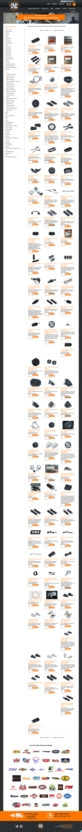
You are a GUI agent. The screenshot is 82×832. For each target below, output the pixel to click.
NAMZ (6, 119)
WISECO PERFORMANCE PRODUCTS (11, 156)
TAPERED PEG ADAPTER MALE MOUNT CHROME (67, 662)
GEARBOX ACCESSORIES (10, 88)
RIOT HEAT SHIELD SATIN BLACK (34, 539)
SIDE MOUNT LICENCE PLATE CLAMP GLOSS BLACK (34, 580)
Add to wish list (31, 54)
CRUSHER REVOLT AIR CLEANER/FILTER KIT (33, 110)
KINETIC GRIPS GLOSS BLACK (51, 307)
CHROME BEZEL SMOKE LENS (51, 85)
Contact (65, 8)
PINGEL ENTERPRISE (8, 124)
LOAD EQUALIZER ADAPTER (67, 330)
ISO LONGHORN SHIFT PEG (51, 264)
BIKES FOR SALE (45, 8)
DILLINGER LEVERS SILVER (34, 155)
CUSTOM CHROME (8, 48)
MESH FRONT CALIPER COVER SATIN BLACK (67, 389)
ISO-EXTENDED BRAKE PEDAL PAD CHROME (67, 265)
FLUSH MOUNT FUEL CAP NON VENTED (35, 198)
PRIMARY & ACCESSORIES (10, 100)
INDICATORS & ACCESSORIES (10, 91)
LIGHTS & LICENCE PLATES (10, 93)
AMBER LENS (48, 46)
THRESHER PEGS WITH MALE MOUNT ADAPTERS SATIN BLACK (67, 705)
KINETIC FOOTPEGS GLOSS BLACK (34, 308)
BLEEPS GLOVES (72, 8)
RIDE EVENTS (58, 8)
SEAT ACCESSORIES (9, 103)
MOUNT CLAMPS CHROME (34, 430)
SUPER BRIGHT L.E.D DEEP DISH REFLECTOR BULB (52, 601)
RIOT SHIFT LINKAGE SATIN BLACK (51, 539)
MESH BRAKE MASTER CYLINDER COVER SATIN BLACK (35, 389)
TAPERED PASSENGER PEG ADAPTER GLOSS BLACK (34, 662)
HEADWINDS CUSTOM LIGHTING (10, 64)
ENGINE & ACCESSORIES (10, 77)
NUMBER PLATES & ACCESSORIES (11, 98)
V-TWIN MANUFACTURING (9, 151)
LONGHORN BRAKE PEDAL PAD (68, 350)
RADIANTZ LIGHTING (8, 127)
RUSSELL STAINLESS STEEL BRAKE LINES (11, 138)
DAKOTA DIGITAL (8, 50)
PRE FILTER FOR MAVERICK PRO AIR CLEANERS (68, 431)
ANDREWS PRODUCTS (8, 31)
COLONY (6, 45)
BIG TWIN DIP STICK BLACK (67, 46)
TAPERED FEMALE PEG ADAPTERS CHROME (50, 621)
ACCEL (6, 28)
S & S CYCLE (7, 139)
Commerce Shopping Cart (81, 831)
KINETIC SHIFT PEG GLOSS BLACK (34, 331)
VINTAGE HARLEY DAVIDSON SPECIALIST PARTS (12, 148)
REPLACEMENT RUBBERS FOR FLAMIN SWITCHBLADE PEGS (67, 475)
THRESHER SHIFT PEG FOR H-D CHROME (35, 727)
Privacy (64, 828)
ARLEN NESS (7, 33)
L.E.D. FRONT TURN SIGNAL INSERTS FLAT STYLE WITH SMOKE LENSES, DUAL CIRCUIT (52, 331)
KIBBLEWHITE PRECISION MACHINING (11, 67)
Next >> (51, 30)
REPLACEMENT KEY (32, 474)
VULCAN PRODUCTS (8, 153)
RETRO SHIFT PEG (49, 493)
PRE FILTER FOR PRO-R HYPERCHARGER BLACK (33, 451)
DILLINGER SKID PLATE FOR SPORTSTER (34, 177)
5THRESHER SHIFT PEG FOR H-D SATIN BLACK (35, 47)
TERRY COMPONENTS (8, 144)
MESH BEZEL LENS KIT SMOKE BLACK (52, 369)
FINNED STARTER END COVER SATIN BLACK (51, 177)
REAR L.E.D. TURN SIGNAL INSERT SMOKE (66, 451)
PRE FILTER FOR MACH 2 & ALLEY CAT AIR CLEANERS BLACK (51, 432)
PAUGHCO (6, 120)
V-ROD (6, 150)
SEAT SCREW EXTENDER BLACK (68, 559)
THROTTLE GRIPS (9, 110)
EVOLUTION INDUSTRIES (9, 57)
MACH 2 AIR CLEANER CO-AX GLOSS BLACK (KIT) (34, 369)
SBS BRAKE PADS (8, 143)
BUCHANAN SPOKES (8, 43)
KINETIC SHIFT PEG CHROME (67, 307)
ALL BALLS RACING (8, 29)
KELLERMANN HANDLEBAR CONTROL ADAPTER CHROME (67, 288)
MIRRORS (7, 96)
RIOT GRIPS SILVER (65, 517)
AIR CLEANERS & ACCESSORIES (11, 74)
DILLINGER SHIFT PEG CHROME (52, 155)
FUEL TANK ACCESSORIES (10, 86)
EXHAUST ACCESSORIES (10, 79)
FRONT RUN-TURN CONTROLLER (49, 198)
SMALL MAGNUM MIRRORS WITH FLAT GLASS (67, 580)
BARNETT (6, 36)
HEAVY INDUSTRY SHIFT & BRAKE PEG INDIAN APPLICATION (34, 240)
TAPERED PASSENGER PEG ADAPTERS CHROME (50, 662)
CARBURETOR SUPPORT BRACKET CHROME (33, 86)
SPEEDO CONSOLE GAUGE (10, 105)
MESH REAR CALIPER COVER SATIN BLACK (67, 411)
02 (48, 30)
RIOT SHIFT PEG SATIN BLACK (51, 559)
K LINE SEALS (7, 69)
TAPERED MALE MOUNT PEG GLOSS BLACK (67, 640)
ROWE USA (7, 136)
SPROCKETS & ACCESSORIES (10, 107)
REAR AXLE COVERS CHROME (51, 450)
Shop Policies (69, 828)
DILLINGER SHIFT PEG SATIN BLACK (67, 156)
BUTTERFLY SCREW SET (66, 65)
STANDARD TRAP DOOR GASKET (35, 600)
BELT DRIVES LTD (7, 40)
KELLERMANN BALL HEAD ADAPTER (50, 288)
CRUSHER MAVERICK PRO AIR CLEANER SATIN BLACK (67, 86)
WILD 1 (6, 155)
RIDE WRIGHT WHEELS (8, 129)
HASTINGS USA (7, 62)
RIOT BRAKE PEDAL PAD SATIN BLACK (68, 494)
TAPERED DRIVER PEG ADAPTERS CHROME (33, 621)
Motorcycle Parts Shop (33, 8)
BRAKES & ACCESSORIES (10, 76)
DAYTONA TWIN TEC (8, 52)
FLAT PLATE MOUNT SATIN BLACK (67, 177)
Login (48, 4)
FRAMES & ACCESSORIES (10, 84)
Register (54, 4)
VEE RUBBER (7, 146)
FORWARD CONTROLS (9, 83)
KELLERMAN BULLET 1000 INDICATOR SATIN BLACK (34, 288)
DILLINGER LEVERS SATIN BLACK (66, 133)
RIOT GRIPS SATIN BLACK (34, 517)
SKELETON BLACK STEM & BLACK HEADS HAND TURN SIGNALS (51, 580)
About (52, 8)
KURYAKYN (7, 72)
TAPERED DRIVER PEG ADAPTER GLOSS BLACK (68, 601)
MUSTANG (6, 117)
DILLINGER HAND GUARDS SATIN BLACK (34, 133)
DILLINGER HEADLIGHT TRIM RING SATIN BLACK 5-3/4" (51, 133)
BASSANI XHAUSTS (8, 38)
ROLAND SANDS (7, 134)
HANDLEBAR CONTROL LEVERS (11, 89)
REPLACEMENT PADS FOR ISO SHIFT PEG (51, 475)
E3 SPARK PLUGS (8, 55)
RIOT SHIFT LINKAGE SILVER (34, 559)
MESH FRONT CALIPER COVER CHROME (51, 389)
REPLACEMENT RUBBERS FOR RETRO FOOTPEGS (35, 494)
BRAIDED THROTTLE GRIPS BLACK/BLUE (34, 66)
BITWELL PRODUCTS (8, 41)
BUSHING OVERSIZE (49, 65)
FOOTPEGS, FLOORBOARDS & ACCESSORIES (13, 81)
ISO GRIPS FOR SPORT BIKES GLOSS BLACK (34, 265)
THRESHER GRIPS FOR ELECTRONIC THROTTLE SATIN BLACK (51, 684)
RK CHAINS (7, 132)
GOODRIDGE (7, 60)
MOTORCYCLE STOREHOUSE (9, 115)
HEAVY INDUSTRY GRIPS (50, 218)
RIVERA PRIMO (7, 131)
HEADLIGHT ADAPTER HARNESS (33, 219)
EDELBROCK (73, 11)
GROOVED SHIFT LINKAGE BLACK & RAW (66, 198)
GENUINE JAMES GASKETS (9, 59)
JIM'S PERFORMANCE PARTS (9, 65)
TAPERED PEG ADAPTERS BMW (35, 683)
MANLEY (6, 112)
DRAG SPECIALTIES (8, 53)
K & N (6, 71)
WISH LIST (61, 4)
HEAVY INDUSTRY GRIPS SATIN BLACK (68, 219)
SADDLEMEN (7, 141)
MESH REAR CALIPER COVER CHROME (51, 411)
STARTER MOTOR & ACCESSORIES (11, 108)
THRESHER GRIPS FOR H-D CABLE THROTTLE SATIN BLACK (68, 684)
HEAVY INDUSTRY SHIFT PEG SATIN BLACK (51, 240)
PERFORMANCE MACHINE (9, 122)
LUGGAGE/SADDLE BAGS (10, 95)
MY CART (69, 4)
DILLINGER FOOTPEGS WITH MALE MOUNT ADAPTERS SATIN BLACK (52, 110)
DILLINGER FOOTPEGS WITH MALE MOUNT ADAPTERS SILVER (67, 110)
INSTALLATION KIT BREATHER (67, 239)
